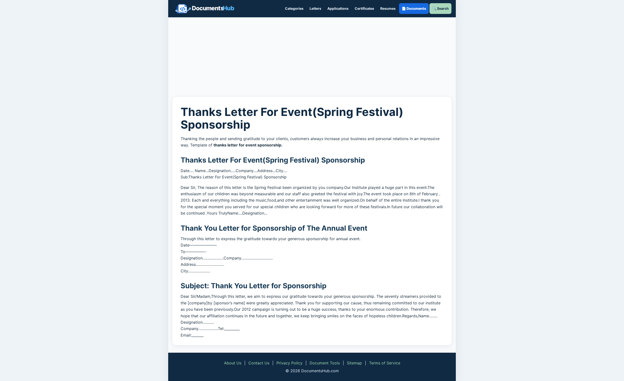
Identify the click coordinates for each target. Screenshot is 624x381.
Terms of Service (384, 362)
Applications (338, 8)
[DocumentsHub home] (205, 8)
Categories (294, 8)
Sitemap (354, 362)
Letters (315, 8)
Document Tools (325, 362)
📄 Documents (414, 8)
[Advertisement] (312, 57)
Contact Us (258, 362)
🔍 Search (440, 8)
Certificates (364, 8)
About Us (232, 362)
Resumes (388, 8)
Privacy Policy (289, 362)
